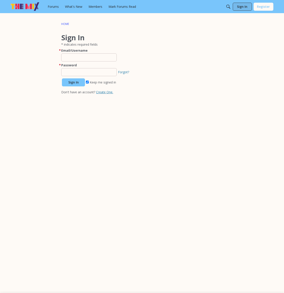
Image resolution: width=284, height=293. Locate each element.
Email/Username (74, 50)
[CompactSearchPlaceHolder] (228, 7)
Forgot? (123, 72)
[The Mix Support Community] (25, 6)
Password (69, 65)
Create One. (104, 92)
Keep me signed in (102, 82)
